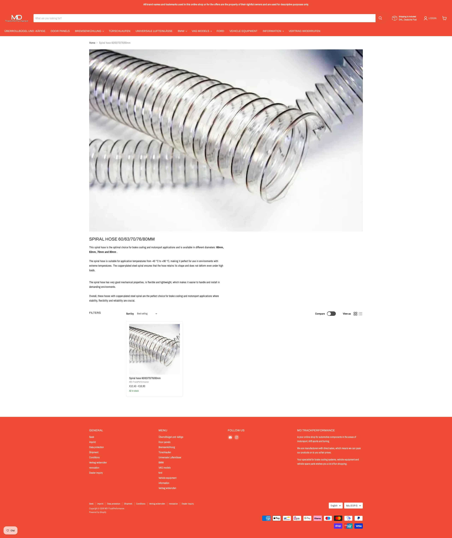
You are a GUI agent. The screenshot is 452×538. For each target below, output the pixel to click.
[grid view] (355, 313)
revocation (94, 467)
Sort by (130, 313)
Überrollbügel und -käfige (24, 30)
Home (92, 42)
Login (432, 18)
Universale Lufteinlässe (154, 30)
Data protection (96, 447)
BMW (181, 30)
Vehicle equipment (243, 30)
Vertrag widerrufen (304, 30)
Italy (352, 505)
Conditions (94, 457)
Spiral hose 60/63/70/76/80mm (145, 378)
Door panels (60, 30)
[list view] (360, 313)
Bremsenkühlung (88, 30)
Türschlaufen (119, 30)
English (334, 505)
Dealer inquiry (96, 473)
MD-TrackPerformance (139, 381)
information (272, 30)
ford (220, 30)
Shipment (93, 452)
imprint (92, 442)
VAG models (201, 30)
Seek (91, 437)
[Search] (380, 18)
